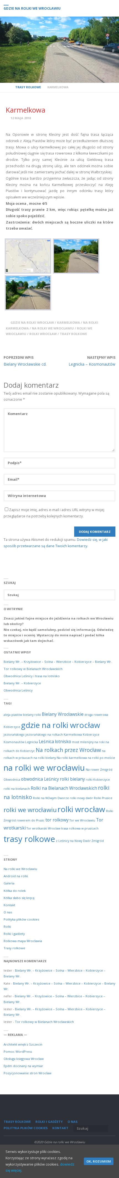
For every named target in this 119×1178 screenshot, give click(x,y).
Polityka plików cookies (21, 919)
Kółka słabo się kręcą (19, 898)
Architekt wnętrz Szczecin (23, 1044)
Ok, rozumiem (98, 1161)
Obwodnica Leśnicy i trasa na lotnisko (32, 676)
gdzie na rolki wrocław (32, 322)
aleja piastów (13, 715)
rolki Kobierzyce (98, 779)
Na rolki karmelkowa (72, 758)
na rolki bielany (44, 758)
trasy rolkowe (73, 334)
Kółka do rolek (15, 891)
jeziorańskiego (14, 734)
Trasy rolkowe (28, 87)
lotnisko (63, 741)
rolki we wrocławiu (30, 809)
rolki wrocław (43, 334)
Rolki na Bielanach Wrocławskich (64, 788)
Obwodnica (12, 779)
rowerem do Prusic (31, 820)
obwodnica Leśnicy (40, 779)
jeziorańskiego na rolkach (44, 734)
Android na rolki (16, 876)
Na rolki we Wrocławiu (20, 869)
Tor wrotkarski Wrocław (43, 828)
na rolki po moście (101, 758)
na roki (99, 742)
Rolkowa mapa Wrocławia (23, 941)
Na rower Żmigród (99, 770)
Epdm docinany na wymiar (23, 1066)
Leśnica (46, 741)
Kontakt (9, 905)
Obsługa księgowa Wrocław (24, 1059)
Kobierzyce (91, 734)
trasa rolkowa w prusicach (80, 828)
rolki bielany (72, 779)
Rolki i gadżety (14, 934)
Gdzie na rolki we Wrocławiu (32, 8)
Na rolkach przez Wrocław (68, 750)
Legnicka (31, 742)
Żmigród (98, 841)
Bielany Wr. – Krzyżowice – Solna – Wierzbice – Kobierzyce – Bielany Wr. (58, 662)
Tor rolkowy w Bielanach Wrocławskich (33, 669)
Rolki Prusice (103, 798)
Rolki (7, 926)
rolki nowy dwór (81, 798)
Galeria (9, 883)
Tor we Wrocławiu (82, 820)
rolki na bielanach (17, 789)
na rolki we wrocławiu (53, 328)
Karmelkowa (68, 322)
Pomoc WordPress (18, 1051)
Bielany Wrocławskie (63, 714)
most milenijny (83, 742)
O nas (8, 912)
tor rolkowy (57, 820)
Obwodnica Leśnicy (18, 690)
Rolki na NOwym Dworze (51, 798)
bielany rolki (32, 715)
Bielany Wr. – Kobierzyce (22, 683)
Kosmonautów (14, 742)
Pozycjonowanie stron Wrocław (27, 1073)
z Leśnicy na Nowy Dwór (73, 841)
